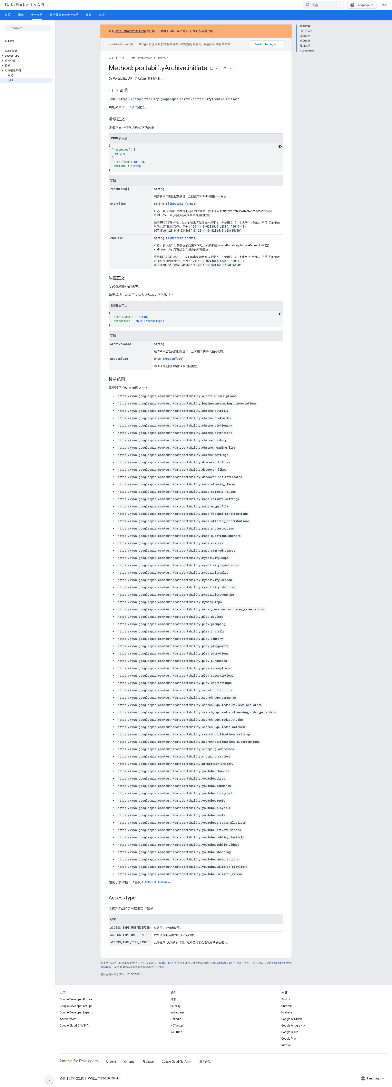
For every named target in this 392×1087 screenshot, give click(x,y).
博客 (173, 999)
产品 (122, 57)
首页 (8, 15)
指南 (21, 15)
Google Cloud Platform (176, 1061)
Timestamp (175, 204)
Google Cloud (289, 1032)
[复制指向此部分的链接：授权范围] (129, 379)
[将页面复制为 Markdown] (224, 68)
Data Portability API (24, 5)
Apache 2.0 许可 (226, 962)
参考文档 (36, 15)
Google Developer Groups (76, 1006)
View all (286, 1045)
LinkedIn (175, 1019)
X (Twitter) (177, 1025)
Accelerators (68, 1019)
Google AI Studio (292, 1019)
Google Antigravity (293, 1025)
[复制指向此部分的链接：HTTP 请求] (132, 90)
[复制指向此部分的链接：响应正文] (129, 278)
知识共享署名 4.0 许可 (164, 962)
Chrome (286, 1006)
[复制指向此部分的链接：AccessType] (140, 898)
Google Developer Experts (76, 1012)
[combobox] (323, 5)
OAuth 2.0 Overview (156, 882)
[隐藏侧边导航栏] (49, 1080)
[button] (26, 55)
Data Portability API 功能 (130, 31)
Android (286, 999)
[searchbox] (27, 28)
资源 (102, 15)
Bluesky (175, 1006)
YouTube (176, 1032)
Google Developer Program (77, 999)
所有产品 (205, 1061)
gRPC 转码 (130, 107)
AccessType (154, 321)
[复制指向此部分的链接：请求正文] (129, 119)
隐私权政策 (76, 1078)
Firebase (286, 1012)
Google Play (288, 1038)
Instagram (177, 1012)
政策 (88, 15)
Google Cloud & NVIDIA (74, 1025)
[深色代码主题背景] (280, 146)
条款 (63, 1078)
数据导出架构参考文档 (64, 15)
